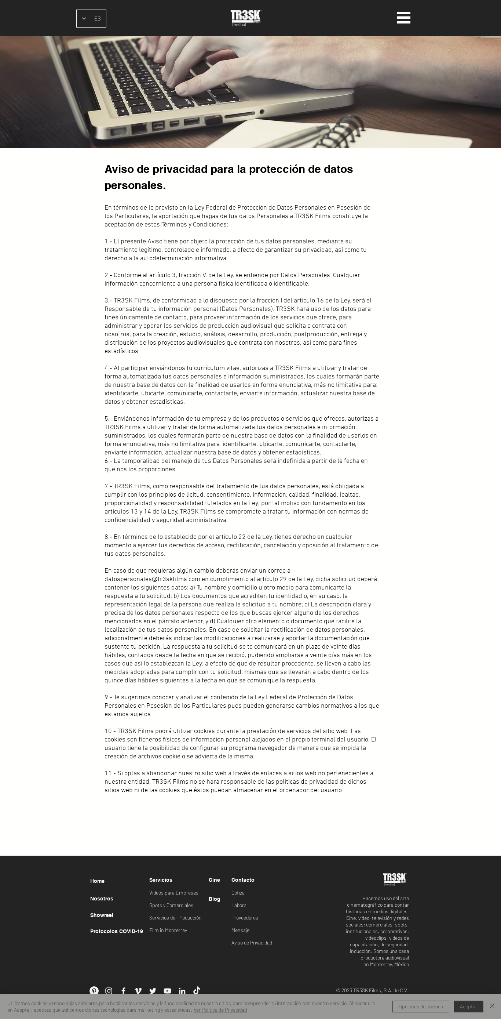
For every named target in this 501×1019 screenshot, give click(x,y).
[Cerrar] (492, 1006)
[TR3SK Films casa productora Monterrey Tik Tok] (196, 991)
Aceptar (468, 1006)
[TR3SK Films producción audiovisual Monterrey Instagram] (108, 991)
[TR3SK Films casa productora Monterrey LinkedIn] (182, 991)
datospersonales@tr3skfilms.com (152, 579)
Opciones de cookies (421, 1006)
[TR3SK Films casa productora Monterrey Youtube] (167, 991)
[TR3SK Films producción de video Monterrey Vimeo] (138, 991)
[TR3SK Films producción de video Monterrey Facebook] (123, 991)
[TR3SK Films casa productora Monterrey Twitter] (152, 991)
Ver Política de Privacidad (220, 1010)
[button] (403, 17)
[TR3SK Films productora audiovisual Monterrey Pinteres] (94, 991)
